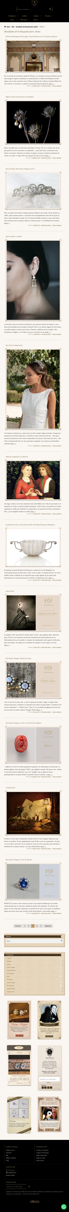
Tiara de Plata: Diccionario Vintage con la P (20, 169)
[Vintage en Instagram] (48, 1087)
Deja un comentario (56, 85)
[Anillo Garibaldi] (14, 1103)
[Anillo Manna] (23, 1103)
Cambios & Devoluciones (42, 1152)
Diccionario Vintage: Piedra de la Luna (18, 658)
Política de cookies (40, 1158)
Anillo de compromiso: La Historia (17, 457)
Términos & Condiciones (42, 1150)
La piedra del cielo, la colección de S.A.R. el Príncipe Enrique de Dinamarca (30, 525)
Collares (36, 16)
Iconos (35, 964)
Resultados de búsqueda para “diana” (27, 26)
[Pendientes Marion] (14, 1113)
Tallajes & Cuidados (11, 1158)
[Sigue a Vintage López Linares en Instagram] (33, 1202)
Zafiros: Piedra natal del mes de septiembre (20, 97)
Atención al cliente (10, 1175)
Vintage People (35, 988)
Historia (35, 961)
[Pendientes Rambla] (23, 1113)
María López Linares (46, 85)
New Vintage (34, 973)
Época (36, 20)
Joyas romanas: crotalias (14, 236)
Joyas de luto (10, 591)
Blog (13, 26)
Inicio (8, 26)
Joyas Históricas (34, 970)
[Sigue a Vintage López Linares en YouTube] (36, 1202)
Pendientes (12, 16)
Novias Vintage (34, 982)
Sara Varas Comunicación (14, 345)
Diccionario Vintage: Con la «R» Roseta (19, 860)
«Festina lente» (11, 788)
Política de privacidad (41, 1155)
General (34, 958)
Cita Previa (8, 1152)
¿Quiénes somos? (10, 1150)
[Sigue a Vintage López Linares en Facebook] (31, 1202)
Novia (12, 20)
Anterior (18, 926)
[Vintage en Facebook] (45, 1087)
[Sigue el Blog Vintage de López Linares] (38, 1202)
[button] (63, 1206)
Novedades (34, 979)
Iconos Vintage (34, 967)
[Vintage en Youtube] (51, 1087)
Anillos (24, 16)
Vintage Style (35, 991)
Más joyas (23, 20)
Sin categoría (34, 985)
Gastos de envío (40, 1160)
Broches (48, 16)
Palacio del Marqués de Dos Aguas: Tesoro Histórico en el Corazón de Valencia (31, 36)
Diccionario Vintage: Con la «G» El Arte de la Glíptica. (24, 723)
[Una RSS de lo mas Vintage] (42, 1087)
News (34, 976)
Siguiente (48, 926)
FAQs (7, 1160)
